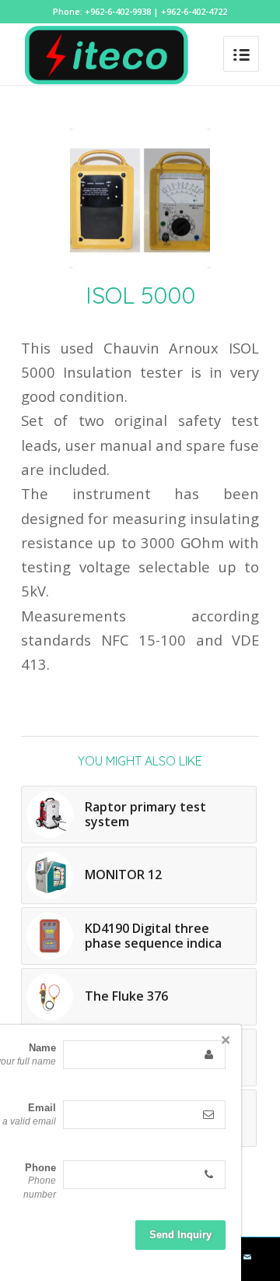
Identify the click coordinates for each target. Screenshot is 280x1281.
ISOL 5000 (140, 295)
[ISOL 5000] (140, 198)
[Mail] (247, 1257)
